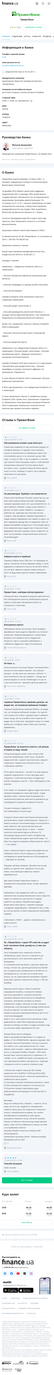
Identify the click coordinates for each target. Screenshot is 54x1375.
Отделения (17, 36)
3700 (4, 57)
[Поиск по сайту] (43, 3)
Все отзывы (27, 1180)
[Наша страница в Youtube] (18, 1273)
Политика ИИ (8, 1303)
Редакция (15, 1298)
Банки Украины (26, 1247)
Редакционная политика (35, 1298)
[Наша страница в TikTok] (25, 1273)
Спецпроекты (8, 1308)
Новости (36, 36)
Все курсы (27, 1222)
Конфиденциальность (13, 1313)
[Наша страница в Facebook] (12, 1273)
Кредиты (47, 36)
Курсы (27, 36)
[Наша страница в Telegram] (5, 1273)
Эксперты (22, 1303)
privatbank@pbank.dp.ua (12, 65)
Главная (6, 36)
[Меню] (49, 3)
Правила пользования (29, 1308)
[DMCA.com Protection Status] (6, 1363)
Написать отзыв (33, 27)
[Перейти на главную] (10, 4)
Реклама (34, 1303)
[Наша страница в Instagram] (31, 1273)
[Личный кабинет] (37, 3)
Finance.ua (15, 1247)
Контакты (31, 1313)
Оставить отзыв (27, 428)
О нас (4, 1298)
